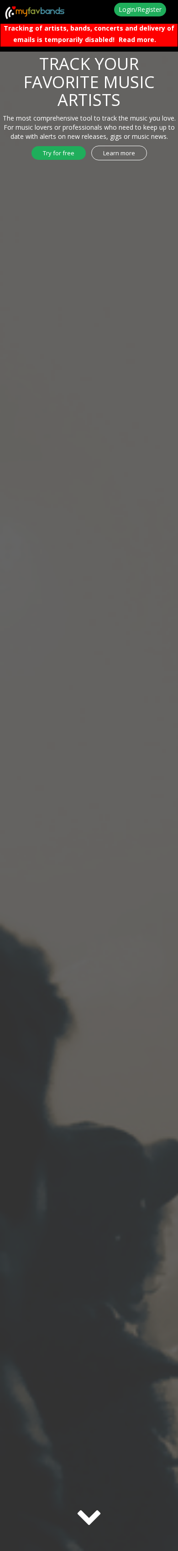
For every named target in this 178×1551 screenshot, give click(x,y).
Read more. (137, 39)
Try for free (58, 153)
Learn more (119, 153)
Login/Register (140, 9)
